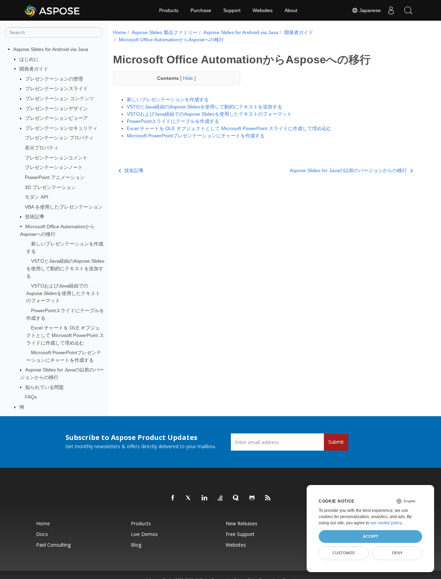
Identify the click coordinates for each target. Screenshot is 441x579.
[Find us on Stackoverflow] (220, 498)
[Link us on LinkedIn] (204, 498)
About (291, 10)
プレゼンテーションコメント (56, 157)
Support (231, 10)
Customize (343, 553)
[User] (391, 10)
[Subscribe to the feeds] (268, 498)
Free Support (240, 534)
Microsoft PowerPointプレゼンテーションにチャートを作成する (196, 135)
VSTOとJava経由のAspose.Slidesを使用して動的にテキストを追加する (65, 268)
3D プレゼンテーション (50, 187)
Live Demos (144, 534)
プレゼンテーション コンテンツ (59, 98)
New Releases (241, 523)
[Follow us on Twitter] (188, 498)
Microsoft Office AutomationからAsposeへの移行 (171, 39)
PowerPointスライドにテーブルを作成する (173, 121)
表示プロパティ (42, 147)
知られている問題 (44, 387)
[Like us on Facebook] (172, 498)
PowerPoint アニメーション (55, 177)
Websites (263, 10)
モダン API (36, 197)
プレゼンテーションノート (54, 167)
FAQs (31, 397)
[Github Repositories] (252, 498)
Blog (136, 544)
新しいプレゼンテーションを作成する (168, 99)
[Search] (408, 10)
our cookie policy (386, 522)
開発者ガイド (33, 69)
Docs (42, 534)
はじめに (29, 59)
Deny (397, 553)
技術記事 (34, 216)
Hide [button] (188, 78)
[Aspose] (52, 10)
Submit (336, 442)
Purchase (201, 10)
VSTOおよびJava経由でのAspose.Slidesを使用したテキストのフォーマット (63, 293)
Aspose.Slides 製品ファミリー (164, 32)
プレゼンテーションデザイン (56, 108)
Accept (370, 536)
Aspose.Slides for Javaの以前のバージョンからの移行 (348, 170)
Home (119, 32)
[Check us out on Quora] (236, 498)
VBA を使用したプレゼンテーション (64, 207)
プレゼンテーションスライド (56, 88)
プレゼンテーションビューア (56, 118)
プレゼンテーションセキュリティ (61, 128)
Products (168, 10)
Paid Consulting (53, 544)
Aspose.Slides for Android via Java (50, 49)
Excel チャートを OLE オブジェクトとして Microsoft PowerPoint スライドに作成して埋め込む (65, 335)
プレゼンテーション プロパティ (59, 137)
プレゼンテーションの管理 (54, 79)
